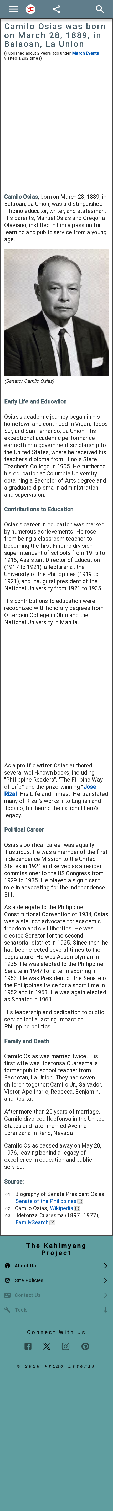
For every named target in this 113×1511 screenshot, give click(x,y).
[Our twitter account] (47, 1346)
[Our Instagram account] (65, 1346)
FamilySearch (32, 1222)
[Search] (30, 9)
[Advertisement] (56, 126)
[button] (56, 1265)
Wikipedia (61, 1208)
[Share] (56, 9)
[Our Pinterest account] (85, 1346)
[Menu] (13, 9)
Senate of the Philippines (46, 1201)
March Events (85, 53)
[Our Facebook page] (28, 1346)
